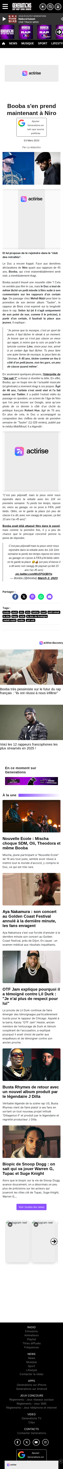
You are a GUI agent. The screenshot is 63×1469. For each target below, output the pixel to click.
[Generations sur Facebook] (17, 1442)
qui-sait (30, 620)
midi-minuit (53, 612)
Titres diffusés (32, 1343)
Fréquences (31, 1347)
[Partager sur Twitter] (23, 598)
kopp (14, 616)
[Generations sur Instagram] (45, 1442)
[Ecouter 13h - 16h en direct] (31, 780)
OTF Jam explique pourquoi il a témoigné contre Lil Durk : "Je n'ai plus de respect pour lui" (31, 996)
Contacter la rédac (32, 1374)
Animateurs (31, 1335)
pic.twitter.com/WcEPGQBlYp (33, 574)
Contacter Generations (31, 1433)
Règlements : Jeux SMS (31, 1403)
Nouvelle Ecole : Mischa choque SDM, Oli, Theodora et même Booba (31, 843)
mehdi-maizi (9, 620)
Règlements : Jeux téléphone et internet (31, 1407)
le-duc (6, 616)
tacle (22, 616)
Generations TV (31, 1418)
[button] (18, 1241)
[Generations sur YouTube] (36, 1442)
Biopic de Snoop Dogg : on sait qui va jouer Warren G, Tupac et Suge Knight (29, 1169)
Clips (31, 1422)
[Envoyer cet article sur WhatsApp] (40, 598)
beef (43, 612)
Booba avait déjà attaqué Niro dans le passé (31, 526)
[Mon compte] (58, 6)
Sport (42, 43)
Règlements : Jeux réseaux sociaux (31, 1399)
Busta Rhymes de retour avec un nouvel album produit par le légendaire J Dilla (31, 1092)
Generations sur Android (31, 1388)
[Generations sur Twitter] (26, 1442)
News (13, 43)
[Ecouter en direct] (42, 6)
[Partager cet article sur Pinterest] (31, 598)
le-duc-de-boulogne (37, 616)
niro (21, 612)
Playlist (31, 1339)
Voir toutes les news (31, 1207)
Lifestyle (31, 1370)
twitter (35, 612)
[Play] (5, 19)
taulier (21, 620)
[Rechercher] (50, 6)
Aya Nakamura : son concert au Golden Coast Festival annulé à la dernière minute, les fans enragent (29, 918)
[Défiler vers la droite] (54, 1241)
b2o (28, 612)
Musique (27, 43)
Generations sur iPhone (31, 1384)
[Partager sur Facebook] (14, 598)
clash (14, 612)
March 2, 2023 (48, 578)
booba (6, 612)
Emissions (31, 1331)
